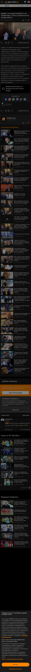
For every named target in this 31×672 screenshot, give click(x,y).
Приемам (15, 664)
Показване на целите (15, 669)
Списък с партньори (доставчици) (12, 659)
